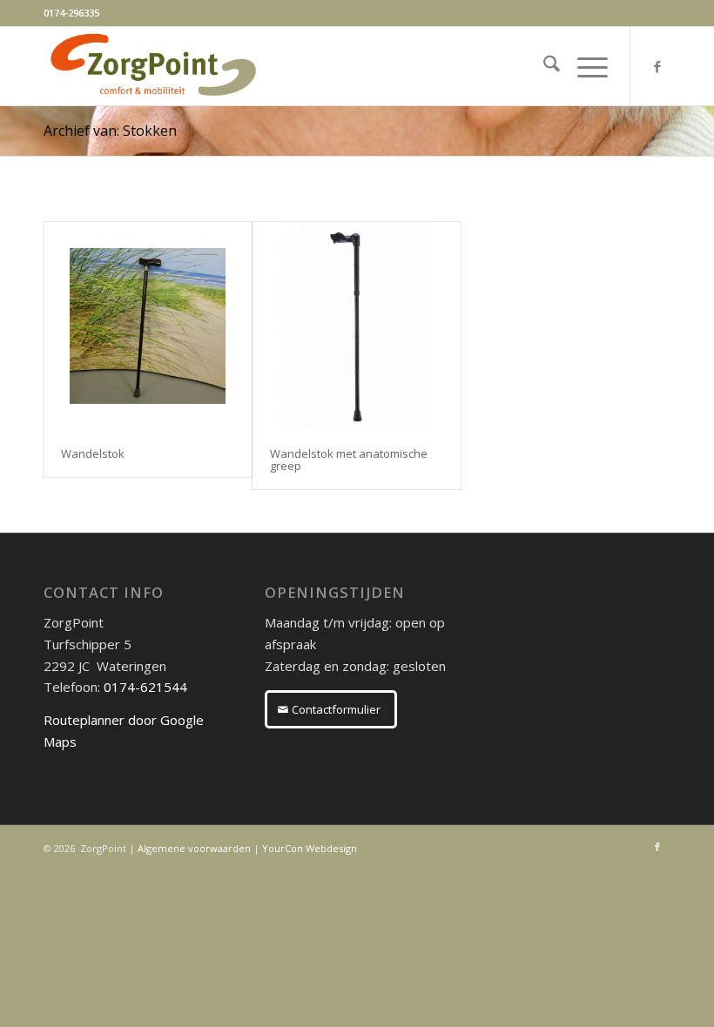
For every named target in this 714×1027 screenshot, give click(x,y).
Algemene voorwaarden (194, 848)
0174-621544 (145, 686)
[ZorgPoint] (153, 66)
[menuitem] (543, 66)
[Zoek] (543, 66)
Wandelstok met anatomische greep (349, 459)
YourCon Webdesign (309, 848)
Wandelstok (93, 453)
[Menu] (584, 66)
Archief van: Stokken (110, 130)
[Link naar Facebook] (657, 66)
